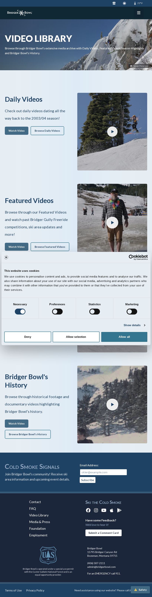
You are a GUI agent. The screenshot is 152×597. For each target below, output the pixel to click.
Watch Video (17, 130)
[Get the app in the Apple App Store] (111, 510)
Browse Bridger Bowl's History (28, 434)
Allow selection (76, 336)
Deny (27, 336)
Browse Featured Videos (50, 246)
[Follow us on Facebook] (88, 510)
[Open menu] (138, 13)
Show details (132, 325)
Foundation (37, 528)
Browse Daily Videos (47, 130)
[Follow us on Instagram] (96, 510)
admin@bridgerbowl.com (101, 566)
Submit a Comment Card (103, 532)
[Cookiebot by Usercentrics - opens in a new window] (131, 257)
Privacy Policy (35, 590)
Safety (143, 589)
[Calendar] (114, 3)
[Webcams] (124, 3)
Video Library (39, 515)
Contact (35, 502)
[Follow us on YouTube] (104, 510)
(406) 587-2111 (96, 563)
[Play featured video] (112, 131)
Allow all (124, 336)
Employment (38, 535)
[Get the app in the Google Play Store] (119, 510)
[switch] (57, 311)
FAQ (32, 508)
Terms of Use (13, 590)
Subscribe (87, 480)
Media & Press (39, 522)
